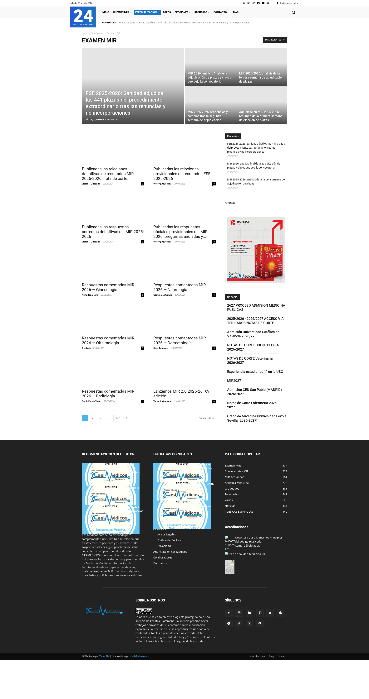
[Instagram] (248, 3)
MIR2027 (234, 381)
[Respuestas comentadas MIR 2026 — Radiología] (113, 371)
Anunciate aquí (257, 656)
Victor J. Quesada (95, 119)
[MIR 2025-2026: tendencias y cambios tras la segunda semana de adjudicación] (210, 105)
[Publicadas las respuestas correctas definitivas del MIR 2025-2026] (113, 206)
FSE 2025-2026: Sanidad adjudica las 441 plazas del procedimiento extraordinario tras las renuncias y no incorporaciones (184, 22)
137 (118, 417)
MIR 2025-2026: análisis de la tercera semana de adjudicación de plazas (256, 181)
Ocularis (86, 348)
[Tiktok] (253, 3)
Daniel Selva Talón (91, 401)
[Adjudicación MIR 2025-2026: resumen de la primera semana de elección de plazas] (261, 105)
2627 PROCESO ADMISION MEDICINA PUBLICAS (256, 307)
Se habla (232, 297)
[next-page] (127, 418)
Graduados (97, 33)
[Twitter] (243, 3)
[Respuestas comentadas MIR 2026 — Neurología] (184, 264)
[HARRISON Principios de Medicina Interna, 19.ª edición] (182, 514)
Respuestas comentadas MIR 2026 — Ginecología (108, 287)
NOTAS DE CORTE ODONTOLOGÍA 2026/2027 (253, 347)
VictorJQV (104, 656)
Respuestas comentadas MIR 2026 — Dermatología (179, 340)
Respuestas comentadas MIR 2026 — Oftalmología (108, 340)
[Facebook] (239, 3)
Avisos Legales (166, 534)
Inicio (84, 33)
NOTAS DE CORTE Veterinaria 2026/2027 (250, 360)
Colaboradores (162, 557)
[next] (296, 22)
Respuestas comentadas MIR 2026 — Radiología (108, 393)
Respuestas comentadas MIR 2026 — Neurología (179, 287)
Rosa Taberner (161, 348)
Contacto (282, 656)
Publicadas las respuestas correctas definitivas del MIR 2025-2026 (113, 232)
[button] (293, 12)
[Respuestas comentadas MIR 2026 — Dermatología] (184, 318)
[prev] (290, 22)
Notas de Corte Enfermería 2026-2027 (252, 405)
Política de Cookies (169, 540)
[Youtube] (263, 3)
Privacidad (164, 546)
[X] (249, 623)
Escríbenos (160, 563)
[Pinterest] (260, 613)
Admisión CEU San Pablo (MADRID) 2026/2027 (254, 392)
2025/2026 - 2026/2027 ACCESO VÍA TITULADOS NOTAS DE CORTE (255, 321)
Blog (271, 656)
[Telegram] (258, 3)
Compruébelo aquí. (247, 545)
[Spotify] (268, 3)
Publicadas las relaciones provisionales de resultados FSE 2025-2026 (181, 174)
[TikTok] (239, 623)
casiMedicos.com (139, 656)
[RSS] (270, 613)
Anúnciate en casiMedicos (170, 551)
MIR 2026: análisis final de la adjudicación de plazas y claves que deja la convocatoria (253, 165)
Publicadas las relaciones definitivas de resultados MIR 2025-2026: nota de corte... (108, 174)
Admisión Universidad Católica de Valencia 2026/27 (253, 334)
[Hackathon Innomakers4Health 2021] (182, 496)
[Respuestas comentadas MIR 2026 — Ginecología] (113, 264)
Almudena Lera (90, 294)
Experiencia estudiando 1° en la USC (255, 372)
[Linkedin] (249, 613)
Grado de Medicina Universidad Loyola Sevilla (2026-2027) (257, 418)
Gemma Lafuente (162, 294)
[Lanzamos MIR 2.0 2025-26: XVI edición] (184, 371)
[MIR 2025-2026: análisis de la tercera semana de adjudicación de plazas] (261, 67)
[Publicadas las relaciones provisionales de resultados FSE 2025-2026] (184, 148)
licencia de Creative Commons (154, 621)
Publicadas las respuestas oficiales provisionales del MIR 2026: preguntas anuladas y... (180, 232)
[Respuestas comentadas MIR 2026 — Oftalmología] (113, 318)
